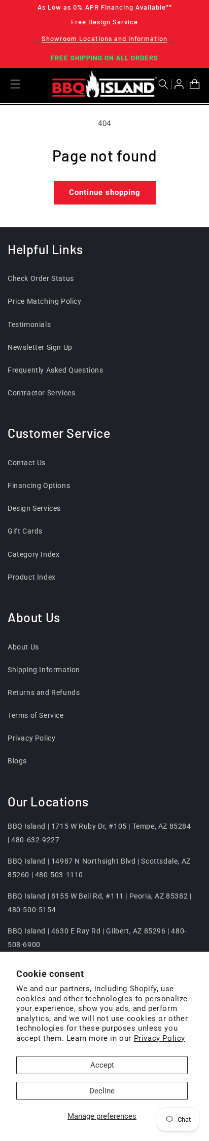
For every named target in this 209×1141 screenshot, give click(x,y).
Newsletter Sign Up (40, 347)
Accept (102, 1065)
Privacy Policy (159, 1038)
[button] (164, 84)
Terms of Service (36, 715)
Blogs (17, 761)
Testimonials (29, 324)
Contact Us (27, 463)
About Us (23, 647)
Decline (102, 1090)
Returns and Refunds (44, 692)
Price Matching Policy (45, 301)
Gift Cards (25, 531)
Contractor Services (41, 393)
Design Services (34, 508)
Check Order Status (41, 278)
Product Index (32, 577)
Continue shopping (105, 192)
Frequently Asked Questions (55, 370)
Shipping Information (44, 670)
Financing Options (39, 485)
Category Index (33, 554)
